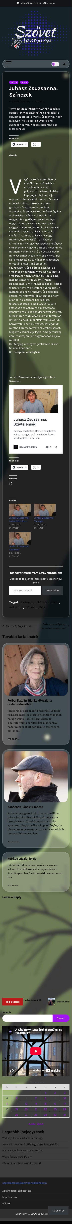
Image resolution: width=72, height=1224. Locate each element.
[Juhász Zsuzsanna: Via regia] (45, 510)
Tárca (24, 82)
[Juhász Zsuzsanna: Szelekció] (20, 538)
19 (16, 1109)
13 (26, 1103)
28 (35, 1114)
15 (45, 1103)
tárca (42, 607)
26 (16, 1114)
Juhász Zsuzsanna (46, 602)
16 (55, 1103)
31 (64, 1114)
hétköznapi (26, 602)
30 (55, 1114)
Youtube (51, 3)
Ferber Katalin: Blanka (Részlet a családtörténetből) (30, 702)
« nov (32, 1123)
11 (7, 1103)
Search (6, 1012)
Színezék (30, 607)
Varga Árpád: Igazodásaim (17, 1156)
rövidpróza (15, 607)
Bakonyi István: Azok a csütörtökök (22, 1150)
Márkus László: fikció (22, 858)
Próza (14, 82)
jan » (40, 1123)
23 (55, 1109)
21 (36, 1109)
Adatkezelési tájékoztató (16, 1190)
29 (45, 1114)
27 (26, 1114)
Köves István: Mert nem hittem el (21, 1163)
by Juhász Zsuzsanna (19, 101)
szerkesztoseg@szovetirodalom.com (24, 1182)
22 (45, 1109)
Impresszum (9, 1197)
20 (26, 1109)
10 (64, 1098)
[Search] (64, 64)
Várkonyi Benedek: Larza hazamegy (22, 1137)
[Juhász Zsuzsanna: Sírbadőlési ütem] (20, 510)
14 (36, 1103)
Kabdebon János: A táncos (25, 807)
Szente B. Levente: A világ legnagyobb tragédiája (30, 1144)
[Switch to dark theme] (55, 64)
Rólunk (6, 1203)
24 (64, 1109)
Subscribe (52, 590)
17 (65, 1103)
